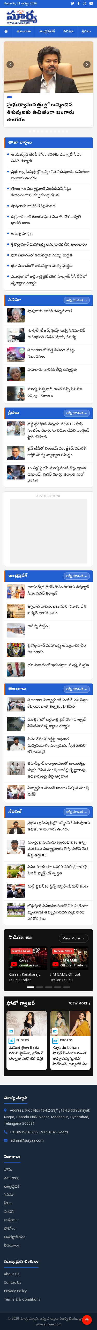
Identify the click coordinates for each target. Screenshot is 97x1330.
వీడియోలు (11, 1238)
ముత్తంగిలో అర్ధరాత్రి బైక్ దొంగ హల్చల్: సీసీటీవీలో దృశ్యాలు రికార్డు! (48, 273)
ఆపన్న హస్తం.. (22, 226)
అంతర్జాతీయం (14, 1229)
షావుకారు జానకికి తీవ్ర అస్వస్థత (52, 362)
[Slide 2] (34, 123)
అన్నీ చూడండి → (76, 292)
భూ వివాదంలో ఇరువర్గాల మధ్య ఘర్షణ (42, 248)
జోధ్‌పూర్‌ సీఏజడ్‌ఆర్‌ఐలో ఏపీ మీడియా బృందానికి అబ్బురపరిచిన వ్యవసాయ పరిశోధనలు (57, 905)
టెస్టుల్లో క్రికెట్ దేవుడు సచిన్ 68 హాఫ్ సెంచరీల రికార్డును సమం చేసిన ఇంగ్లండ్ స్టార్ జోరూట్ (58, 423)
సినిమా (68, 32)
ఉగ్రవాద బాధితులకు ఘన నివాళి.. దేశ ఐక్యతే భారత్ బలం (46, 213)
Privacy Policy (15, 1284)
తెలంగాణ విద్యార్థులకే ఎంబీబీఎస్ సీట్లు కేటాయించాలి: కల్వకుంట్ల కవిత (41, 185)
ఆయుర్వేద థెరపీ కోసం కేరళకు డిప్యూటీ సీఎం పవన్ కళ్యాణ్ (46, 150)
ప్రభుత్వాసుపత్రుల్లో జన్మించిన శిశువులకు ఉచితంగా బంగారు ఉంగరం (50, 168)
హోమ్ (8, 1162)
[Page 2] (39, 979)
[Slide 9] (63, 123)
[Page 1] (30, 979)
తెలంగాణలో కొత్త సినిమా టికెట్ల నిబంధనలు (51, 346)
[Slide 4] (42, 123)
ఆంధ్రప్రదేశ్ (47, 32)
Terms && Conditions (22, 1292)
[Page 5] (66, 979)
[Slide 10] (67, 123)
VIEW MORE (80, 996)
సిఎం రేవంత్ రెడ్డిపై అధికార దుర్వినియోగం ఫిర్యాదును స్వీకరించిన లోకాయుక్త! (56, 738)
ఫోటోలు (10, 1221)
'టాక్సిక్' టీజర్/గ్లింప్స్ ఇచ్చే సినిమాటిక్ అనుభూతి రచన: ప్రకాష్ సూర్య (56, 326)
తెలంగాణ (24, 32)
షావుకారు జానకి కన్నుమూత (33, 198)
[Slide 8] (59, 123)
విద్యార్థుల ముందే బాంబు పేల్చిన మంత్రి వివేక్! (58, 784)
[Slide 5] (46, 123)
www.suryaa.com (48, 1317)
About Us (11, 1267)
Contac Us (12, 1275)
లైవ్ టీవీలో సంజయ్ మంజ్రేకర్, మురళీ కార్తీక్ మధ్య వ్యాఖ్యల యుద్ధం (56, 444)
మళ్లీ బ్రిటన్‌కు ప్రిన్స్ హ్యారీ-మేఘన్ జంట (57, 879)
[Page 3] (48, 979)
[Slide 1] (30, 123)
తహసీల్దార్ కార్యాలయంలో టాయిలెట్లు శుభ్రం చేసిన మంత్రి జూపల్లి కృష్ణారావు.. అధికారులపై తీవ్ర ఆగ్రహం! (57, 763)
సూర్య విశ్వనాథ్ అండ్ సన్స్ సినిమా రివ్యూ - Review (54, 385)
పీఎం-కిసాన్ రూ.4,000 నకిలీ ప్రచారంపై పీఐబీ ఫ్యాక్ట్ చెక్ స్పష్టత (57, 863)
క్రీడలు (86, 32)
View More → (74, 931)
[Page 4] (57, 979)
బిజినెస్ (9, 1204)
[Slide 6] (50, 123)
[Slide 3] (38, 123)
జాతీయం (11, 1213)
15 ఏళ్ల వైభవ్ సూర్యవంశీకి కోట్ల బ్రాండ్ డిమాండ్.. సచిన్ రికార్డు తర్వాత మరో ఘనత (56, 467)
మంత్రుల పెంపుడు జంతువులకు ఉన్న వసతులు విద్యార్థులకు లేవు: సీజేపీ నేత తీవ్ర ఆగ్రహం (57, 842)
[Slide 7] (55, 123)
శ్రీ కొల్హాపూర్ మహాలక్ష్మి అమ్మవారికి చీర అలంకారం (49, 237)
